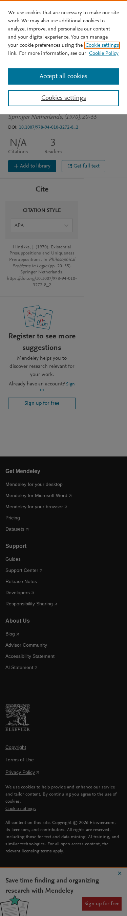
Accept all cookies (63, 76)
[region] (63, 57)
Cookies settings (63, 98)
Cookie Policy (104, 53)
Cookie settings (102, 45)
